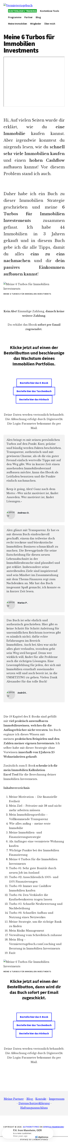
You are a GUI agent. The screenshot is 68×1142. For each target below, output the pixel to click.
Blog (30, 1098)
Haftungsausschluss (34, 1107)
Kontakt (40, 1098)
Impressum (56, 1098)
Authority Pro (31, 1127)
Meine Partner (14, 1098)
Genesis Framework (53, 1127)
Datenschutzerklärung (34, 1103)
